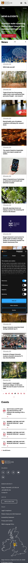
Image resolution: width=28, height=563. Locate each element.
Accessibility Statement (7, 517)
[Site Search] (25, 3)
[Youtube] (18, 472)
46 (6, 393)
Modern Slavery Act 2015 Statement (11, 514)
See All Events (6, 450)
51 (21, 393)
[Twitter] (3, 472)
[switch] (24, 285)
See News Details (8, 35)
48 (12, 393)
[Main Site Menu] (21, 3)
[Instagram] (13, 472)
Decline (14, 310)
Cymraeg (25, 8)
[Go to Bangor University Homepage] (6, 3)
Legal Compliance (6, 510)
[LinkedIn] (3, 477)
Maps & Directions (9, 501)
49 (15, 394)
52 (24, 393)
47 (9, 393)
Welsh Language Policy (7, 524)
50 (18, 393)
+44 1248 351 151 (6, 490)
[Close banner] (25, 251)
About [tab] (23, 255)
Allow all (14, 300)
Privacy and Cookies (6, 520)
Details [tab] (14, 255)
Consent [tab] (5, 255)
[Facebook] (8, 472)
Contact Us (4, 492)
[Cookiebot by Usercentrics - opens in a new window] (17, 251)
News (3, 8)
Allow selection (14, 305)
